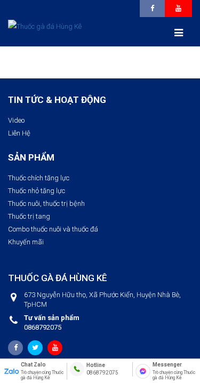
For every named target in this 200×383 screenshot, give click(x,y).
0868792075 (51, 322)
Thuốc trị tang (29, 216)
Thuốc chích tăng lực (38, 178)
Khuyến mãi (26, 242)
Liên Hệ (19, 133)
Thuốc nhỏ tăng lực (36, 191)
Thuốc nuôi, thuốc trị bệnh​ (46, 204)
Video (16, 120)
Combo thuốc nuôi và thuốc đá (53, 229)
